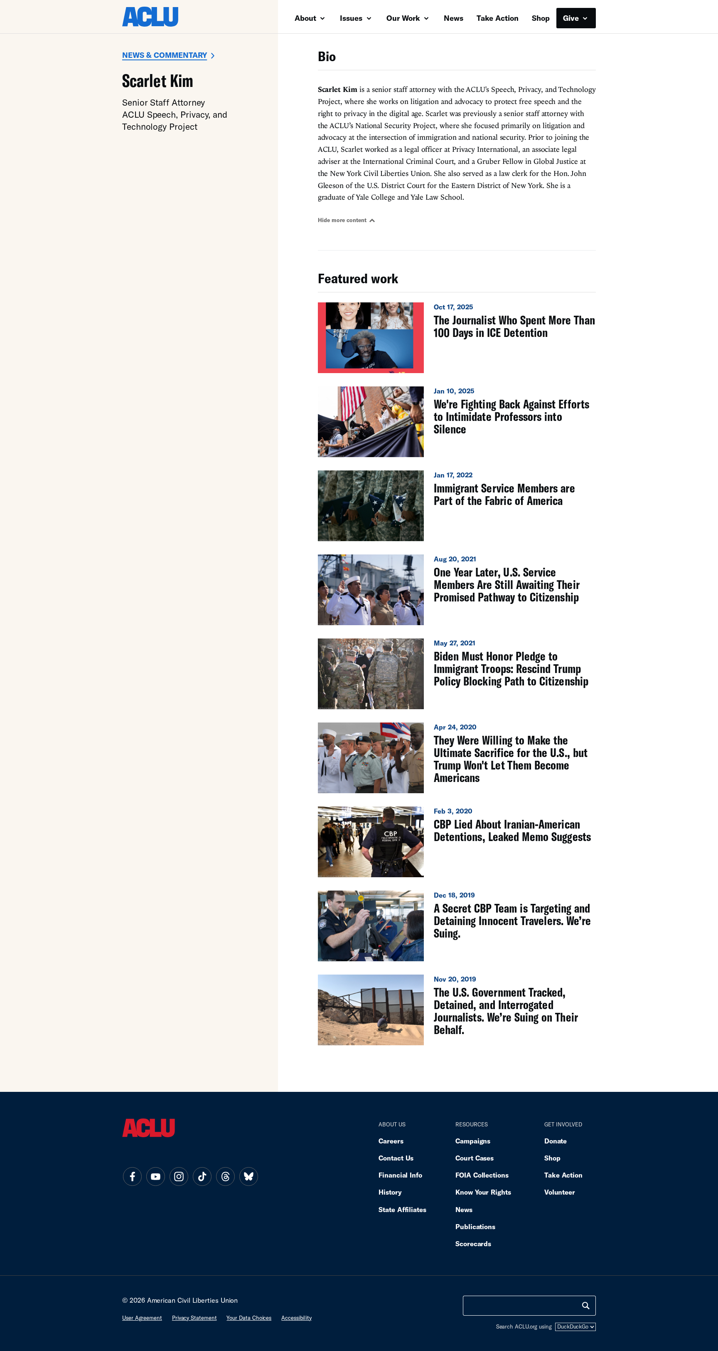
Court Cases (474, 1158)
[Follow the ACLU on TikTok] (202, 1177)
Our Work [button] (404, 17)
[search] (586, 1306)
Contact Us (396, 1158)
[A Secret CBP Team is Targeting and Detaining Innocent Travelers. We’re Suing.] (457, 926)
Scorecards (473, 1243)
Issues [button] (352, 17)
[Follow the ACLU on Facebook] (132, 1177)
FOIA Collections (482, 1175)
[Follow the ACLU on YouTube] (155, 1177)
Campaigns (472, 1141)
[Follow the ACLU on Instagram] (179, 1177)
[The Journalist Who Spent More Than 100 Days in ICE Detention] (457, 337)
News (453, 17)
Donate (555, 1141)
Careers (391, 1141)
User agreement (142, 1317)
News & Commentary (164, 54)
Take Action (498, 17)
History (390, 1192)
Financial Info (400, 1175)
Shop (541, 17)
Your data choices (248, 1317)
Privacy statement (194, 1317)
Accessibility (296, 1317)
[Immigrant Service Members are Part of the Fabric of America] (457, 505)
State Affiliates (402, 1209)
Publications (475, 1226)
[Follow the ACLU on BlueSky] (248, 1177)
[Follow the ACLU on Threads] (225, 1177)
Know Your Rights (483, 1192)
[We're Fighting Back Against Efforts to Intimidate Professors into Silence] (457, 421)
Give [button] (572, 17)
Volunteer (559, 1192)
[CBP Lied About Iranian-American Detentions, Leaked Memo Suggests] (457, 842)
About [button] (306, 17)
